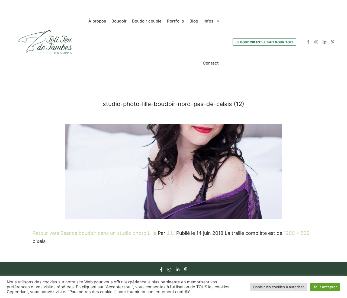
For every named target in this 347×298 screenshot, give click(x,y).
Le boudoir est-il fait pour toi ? (264, 42)
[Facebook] (308, 42)
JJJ (171, 233)
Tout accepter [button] (325, 287)
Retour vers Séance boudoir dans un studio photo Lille (94, 233)
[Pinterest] (332, 42)
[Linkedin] (324, 42)
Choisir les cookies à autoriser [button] (278, 287)
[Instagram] (316, 42)
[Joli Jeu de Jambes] (45, 42)
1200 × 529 (297, 233)
